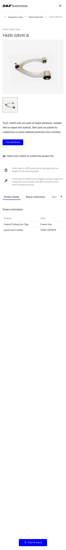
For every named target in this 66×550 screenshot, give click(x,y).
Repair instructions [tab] (35, 196)
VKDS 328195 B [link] (55, 17)
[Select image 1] (10, 104)
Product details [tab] (11, 196)
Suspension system (15, 17)
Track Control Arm (36, 17)
